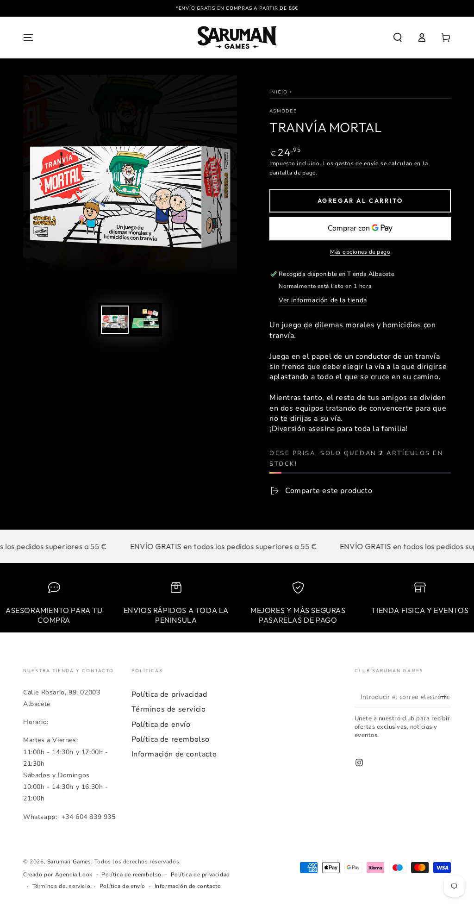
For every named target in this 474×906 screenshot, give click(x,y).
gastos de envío (357, 163)
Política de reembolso (170, 739)
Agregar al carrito (360, 200)
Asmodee (283, 111)
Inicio (278, 92)
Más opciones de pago (360, 252)
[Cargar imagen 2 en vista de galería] (145, 320)
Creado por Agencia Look (58, 874)
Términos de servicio (168, 709)
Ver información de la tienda (323, 300)
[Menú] (28, 37)
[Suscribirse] (445, 697)
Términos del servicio (61, 886)
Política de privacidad (169, 694)
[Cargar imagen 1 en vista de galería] (115, 320)
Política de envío (161, 724)
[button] (398, 37)
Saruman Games (69, 861)
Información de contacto (174, 754)
